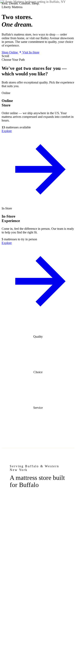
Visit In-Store (30, 52)
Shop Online (10, 52)
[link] (38, 149)
